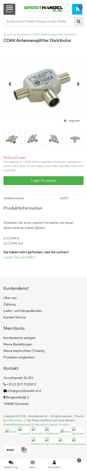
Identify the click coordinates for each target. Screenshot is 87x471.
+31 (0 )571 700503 (21, 384)
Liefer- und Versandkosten (22, 311)
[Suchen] (79, 21)
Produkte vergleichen (19, 357)
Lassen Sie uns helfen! (19, 257)
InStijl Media (14, 420)
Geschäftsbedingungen (17, 424)
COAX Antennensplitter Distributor (54, 34)
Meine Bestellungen (17, 344)
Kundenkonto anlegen (19, 338)
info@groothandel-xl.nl (24, 391)
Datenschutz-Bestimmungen (51, 424)
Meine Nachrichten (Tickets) (24, 351)
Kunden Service (14, 317)
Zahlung (9, 304)
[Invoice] (23, 452)
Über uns (9, 298)
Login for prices (43, 180)
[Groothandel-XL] (43, 9)
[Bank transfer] (10, 452)
